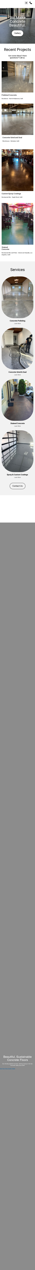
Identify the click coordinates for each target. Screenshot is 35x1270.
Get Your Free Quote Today (7, 1068)
